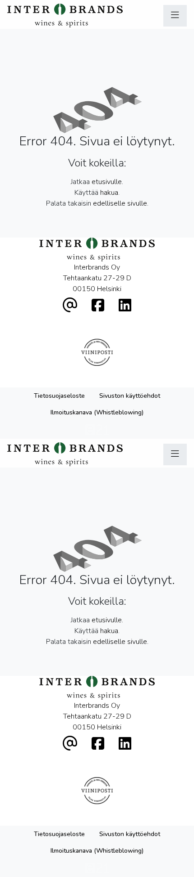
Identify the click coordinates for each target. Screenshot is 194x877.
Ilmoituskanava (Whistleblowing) (97, 412)
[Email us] (69, 305)
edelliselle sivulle (120, 203)
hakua (109, 193)
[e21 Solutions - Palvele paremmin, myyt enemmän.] (97, 429)
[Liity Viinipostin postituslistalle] (97, 352)
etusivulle (107, 182)
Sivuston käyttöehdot (129, 395)
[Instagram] (125, 305)
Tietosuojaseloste (59, 395)
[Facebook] (97, 305)
